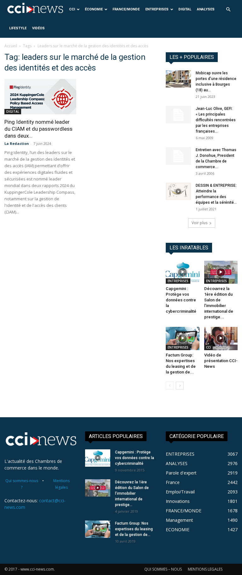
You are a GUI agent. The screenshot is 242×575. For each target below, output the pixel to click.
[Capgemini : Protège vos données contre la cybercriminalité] (182, 272)
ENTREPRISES (157, 9)
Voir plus (199, 222)
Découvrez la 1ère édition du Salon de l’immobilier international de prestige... (132, 493)
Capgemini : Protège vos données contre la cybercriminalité (181, 300)
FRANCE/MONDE (126, 9)
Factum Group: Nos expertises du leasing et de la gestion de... (134, 529)
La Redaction (16, 143)
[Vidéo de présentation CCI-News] (221, 338)
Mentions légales (61, 484)
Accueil (10, 45)
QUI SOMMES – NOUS (163, 569)
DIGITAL (184, 9)
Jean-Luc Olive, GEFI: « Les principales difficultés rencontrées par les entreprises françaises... (216, 120)
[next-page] (180, 386)
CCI (72, 9)
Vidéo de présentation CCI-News (221, 361)
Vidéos (38, 28)
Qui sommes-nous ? (21, 484)
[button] (228, 10)
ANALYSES (206, 9)
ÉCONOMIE (94, 9)
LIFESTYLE (17, 28)
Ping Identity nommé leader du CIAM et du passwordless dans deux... (38, 129)
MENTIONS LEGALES (205, 569)
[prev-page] (170, 386)
